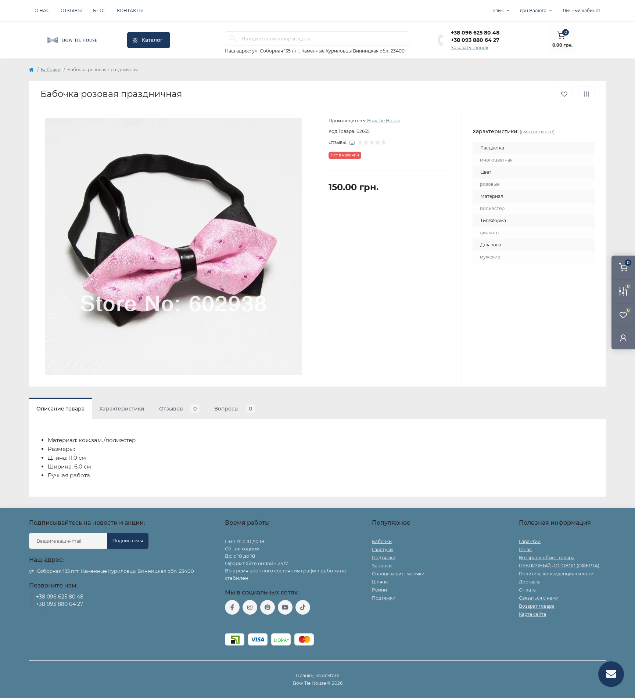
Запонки (382, 565)
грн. (533, 10)
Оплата (527, 590)
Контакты (130, 10)
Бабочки (51, 69)
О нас (42, 10)
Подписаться (127, 540)
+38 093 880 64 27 (475, 40)
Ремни (379, 590)
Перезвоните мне (49, 613)
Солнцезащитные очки (398, 573)
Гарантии (530, 541)
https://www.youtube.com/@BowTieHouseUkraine (285, 607)
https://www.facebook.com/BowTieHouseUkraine (232, 607)
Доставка (530, 582)
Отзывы (71, 10)
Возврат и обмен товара (546, 557)
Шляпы (380, 582)
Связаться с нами (539, 598)
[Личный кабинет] (623, 337)
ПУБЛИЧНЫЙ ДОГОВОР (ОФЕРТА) (559, 565)
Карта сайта (532, 614)
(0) (352, 142)
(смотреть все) (537, 131)
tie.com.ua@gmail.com (252, 624)
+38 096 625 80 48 (475, 32)
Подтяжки (383, 557)
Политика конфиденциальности (556, 573)
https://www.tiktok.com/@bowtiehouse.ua (302, 607)
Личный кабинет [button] (581, 10)
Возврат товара (537, 606)
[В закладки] (564, 94)
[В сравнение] (586, 94)
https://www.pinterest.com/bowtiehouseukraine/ (267, 607)
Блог (99, 10)
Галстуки (382, 549)
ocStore (330, 675)
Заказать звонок (469, 47)
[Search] (233, 38)
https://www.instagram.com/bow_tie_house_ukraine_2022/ (250, 607)
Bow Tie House (383, 120)
